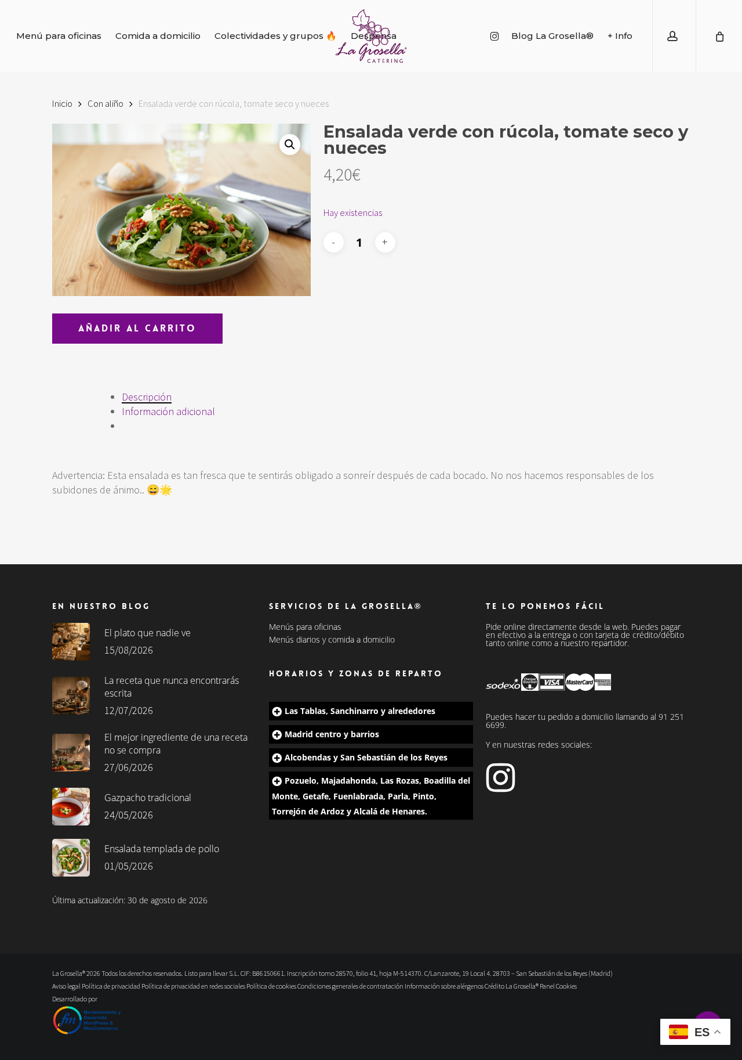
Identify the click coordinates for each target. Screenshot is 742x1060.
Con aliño (105, 104)
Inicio (62, 104)
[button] (289, 144)
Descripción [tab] (147, 396)
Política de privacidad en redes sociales (193, 986)
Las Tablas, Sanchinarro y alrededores (360, 710)
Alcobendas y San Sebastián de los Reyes (366, 757)
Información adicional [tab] (168, 411)
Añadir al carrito (137, 328)
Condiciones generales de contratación (350, 986)
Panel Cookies (558, 986)
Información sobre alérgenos (444, 986)
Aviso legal (66, 986)
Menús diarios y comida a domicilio (332, 640)
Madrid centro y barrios (332, 734)
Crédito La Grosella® (512, 986)
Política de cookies (271, 986)
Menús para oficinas (305, 627)
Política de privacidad (111, 986)
